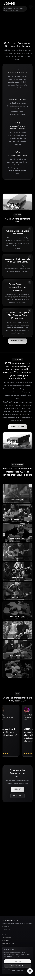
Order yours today (17, 341)
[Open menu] (30, 7)
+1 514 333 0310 (7, 929)
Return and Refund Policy (8, 943)
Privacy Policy (6, 940)
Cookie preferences (17, 970)
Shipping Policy (6, 946)
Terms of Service (7, 937)
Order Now (17, 789)
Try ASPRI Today (18, 35)
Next (28, 446)
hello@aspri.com (6, 926)
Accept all (17, 961)
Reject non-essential (17, 965)
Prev (6, 446)
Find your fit (17, 795)
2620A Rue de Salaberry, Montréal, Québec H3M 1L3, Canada (17, 923)
